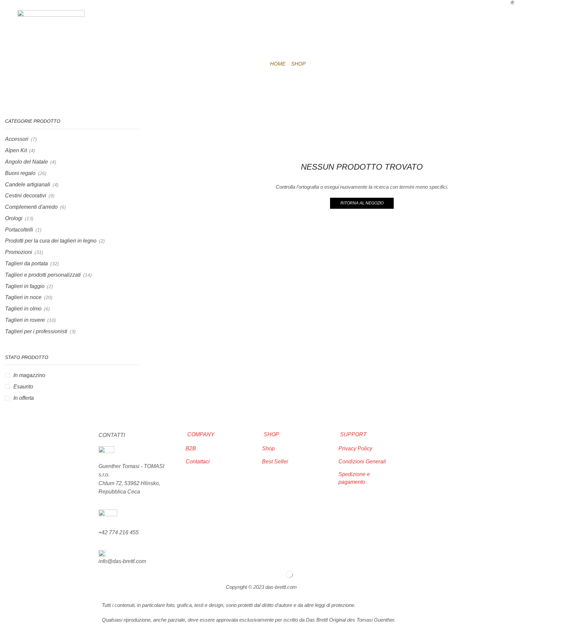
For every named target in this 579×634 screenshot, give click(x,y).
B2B (465, 261)
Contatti (495, 261)
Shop (526, 261)
